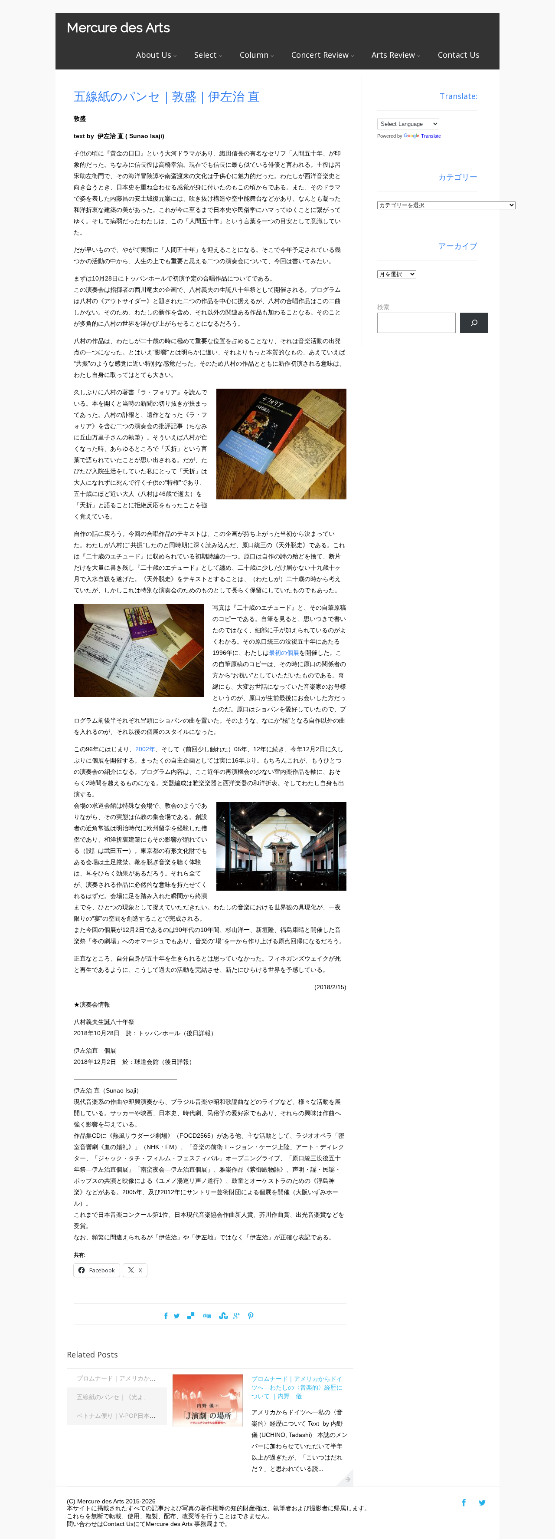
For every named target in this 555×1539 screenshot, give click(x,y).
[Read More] (344, 1477)
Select (205, 55)
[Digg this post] (206, 1316)
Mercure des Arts (118, 27)
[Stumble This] (222, 1316)
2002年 (145, 749)
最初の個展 (284, 652)
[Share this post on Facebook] (166, 1316)
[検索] (474, 323)
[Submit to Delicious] (191, 1316)
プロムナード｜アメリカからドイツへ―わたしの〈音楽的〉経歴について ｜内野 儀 (297, 1387)
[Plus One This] (236, 1316)
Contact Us (459, 55)
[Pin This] (251, 1316)
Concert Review (320, 55)
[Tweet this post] (176, 1316)
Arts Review (393, 55)
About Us (153, 55)
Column (254, 55)
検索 (383, 307)
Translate (431, 136)
